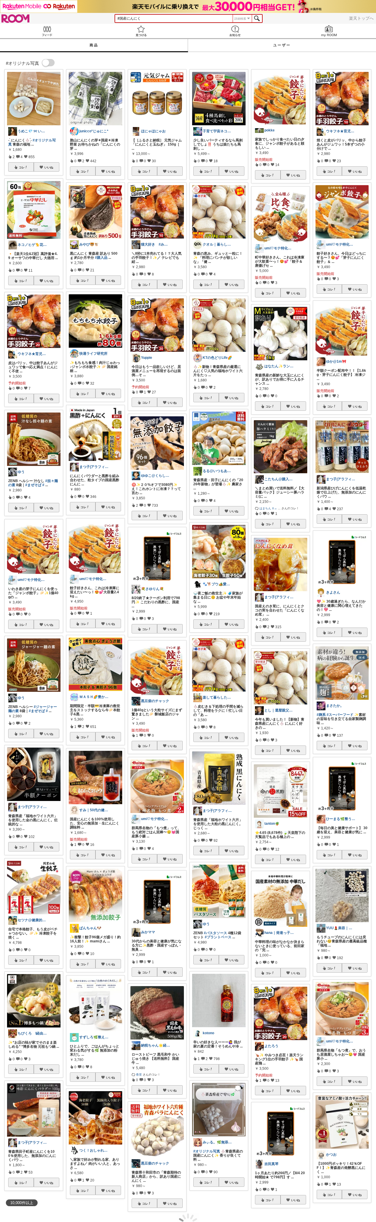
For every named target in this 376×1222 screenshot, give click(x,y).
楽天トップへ (361, 18)
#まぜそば (33, 485)
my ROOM (329, 31)
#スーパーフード (340, 715)
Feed (47, 31)
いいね (48, 167)
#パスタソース (215, 933)
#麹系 (321, 715)
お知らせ (235, 31)
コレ (22, 167)
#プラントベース (218, 937)
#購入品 (101, 258)
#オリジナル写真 (206, 1151)
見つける (141, 31)
